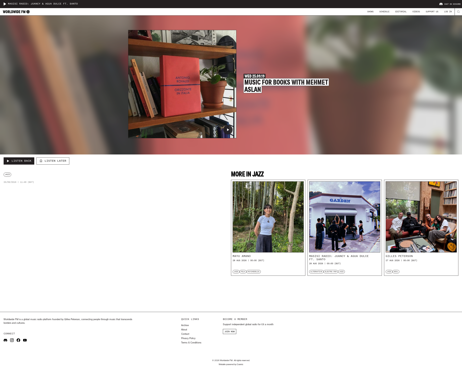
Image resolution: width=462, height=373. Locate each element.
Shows (370, 11)
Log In (448, 11)
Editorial (401, 11)
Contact (185, 334)
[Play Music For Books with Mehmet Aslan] (228, 129)
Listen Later (55, 160)
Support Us (432, 11)
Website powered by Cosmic (231, 364)
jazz (7, 174)
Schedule (384, 11)
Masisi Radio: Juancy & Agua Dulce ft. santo (43, 4)
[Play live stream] (4, 4)
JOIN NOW (230, 331)
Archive (185, 325)
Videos (416, 11)
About (184, 330)
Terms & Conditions (191, 343)
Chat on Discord (452, 4)
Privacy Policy (188, 338)
